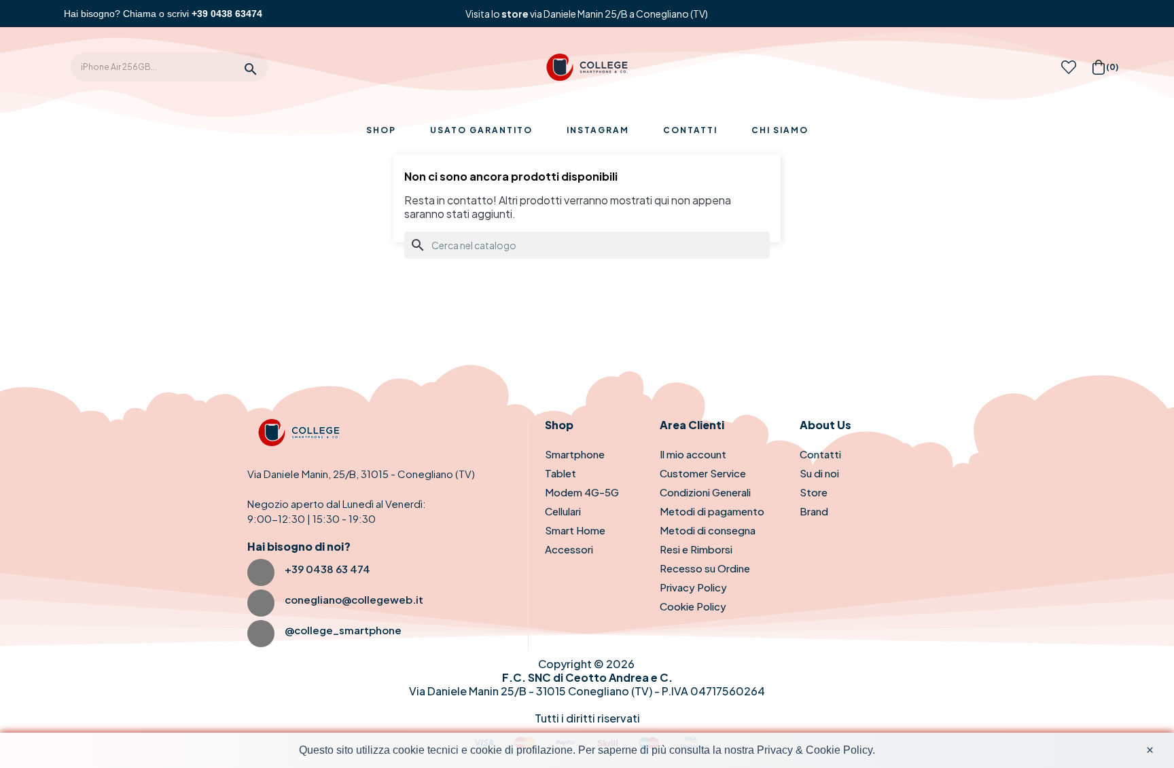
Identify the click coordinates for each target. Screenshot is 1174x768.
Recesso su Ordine (705, 568)
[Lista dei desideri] (1069, 71)
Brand (814, 511)
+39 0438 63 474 (327, 568)
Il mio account (693, 453)
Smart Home (575, 530)
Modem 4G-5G (582, 492)
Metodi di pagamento (712, 511)
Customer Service (703, 473)
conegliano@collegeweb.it (354, 599)
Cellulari (563, 511)
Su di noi (819, 473)
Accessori (569, 549)
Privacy (775, 750)
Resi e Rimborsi (696, 549)
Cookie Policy (693, 606)
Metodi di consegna (707, 530)
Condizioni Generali (705, 492)
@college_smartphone (343, 629)
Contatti (820, 453)
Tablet (560, 473)
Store (814, 492)
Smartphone (575, 453)
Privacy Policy (693, 587)
